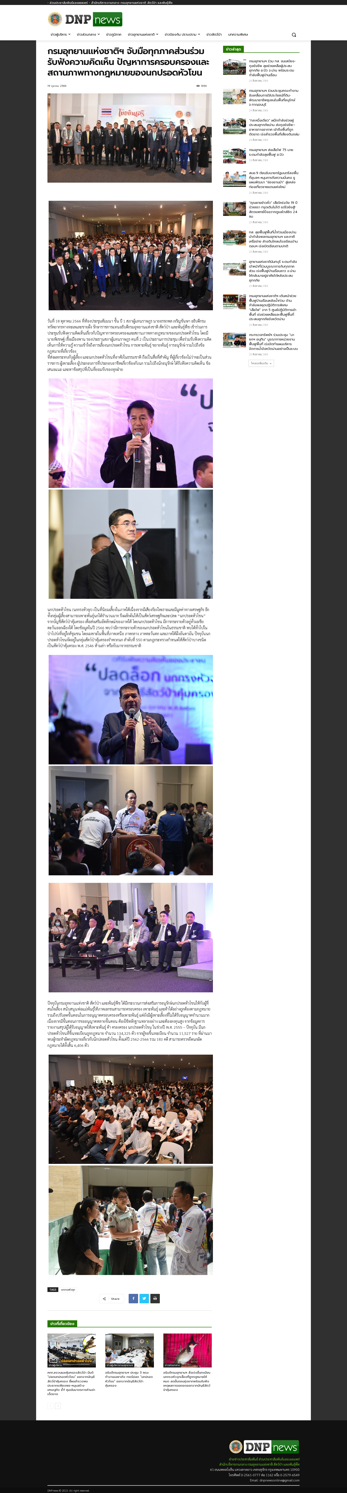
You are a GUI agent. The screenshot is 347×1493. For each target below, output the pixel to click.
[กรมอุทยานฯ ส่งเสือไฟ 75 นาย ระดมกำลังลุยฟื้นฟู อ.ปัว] (234, 156)
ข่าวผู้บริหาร (55, 1365)
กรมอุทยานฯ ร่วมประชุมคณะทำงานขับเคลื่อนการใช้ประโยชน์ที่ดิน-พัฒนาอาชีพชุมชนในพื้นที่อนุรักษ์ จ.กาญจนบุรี (273, 97)
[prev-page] (50, 1406)
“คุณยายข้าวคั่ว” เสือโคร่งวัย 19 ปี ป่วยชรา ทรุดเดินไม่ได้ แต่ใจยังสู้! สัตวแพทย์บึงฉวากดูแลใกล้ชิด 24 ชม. (273, 209)
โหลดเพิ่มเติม (259, 363)
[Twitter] (144, 1298)
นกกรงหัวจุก (68, 1290)
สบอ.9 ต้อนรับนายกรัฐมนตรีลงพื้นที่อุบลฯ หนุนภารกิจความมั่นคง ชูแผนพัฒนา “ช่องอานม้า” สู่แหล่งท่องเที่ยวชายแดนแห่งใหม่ (273, 180)
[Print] (155, 1298)
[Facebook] (297, 16)
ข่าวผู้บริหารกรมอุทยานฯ (120, 1365)
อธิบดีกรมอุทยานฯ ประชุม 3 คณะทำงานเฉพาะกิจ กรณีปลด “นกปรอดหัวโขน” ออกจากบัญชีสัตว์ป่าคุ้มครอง (129, 1379)
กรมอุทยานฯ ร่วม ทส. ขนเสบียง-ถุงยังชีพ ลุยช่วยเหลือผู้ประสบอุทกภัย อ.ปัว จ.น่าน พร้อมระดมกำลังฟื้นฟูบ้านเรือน (272, 68)
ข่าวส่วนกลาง (172, 1365)
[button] (294, 34)
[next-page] (58, 1406)
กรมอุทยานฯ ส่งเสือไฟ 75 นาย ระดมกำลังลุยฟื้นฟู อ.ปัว (271, 152)
